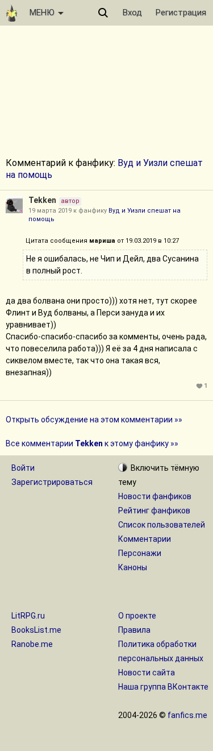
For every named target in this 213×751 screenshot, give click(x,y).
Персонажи (139, 553)
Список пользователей (161, 524)
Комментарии (144, 538)
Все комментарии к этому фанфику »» (92, 443)
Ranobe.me (32, 644)
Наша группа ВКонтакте (163, 686)
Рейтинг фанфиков (154, 510)
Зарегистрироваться (52, 482)
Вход (132, 12)
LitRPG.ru (28, 615)
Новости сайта (146, 672)
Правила (134, 629)
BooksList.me (36, 629)
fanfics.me (187, 715)
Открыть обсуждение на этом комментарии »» (94, 419)
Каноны (132, 567)
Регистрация (181, 12)
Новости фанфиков (154, 496)
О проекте (137, 615)
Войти (23, 467)
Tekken (42, 200)
